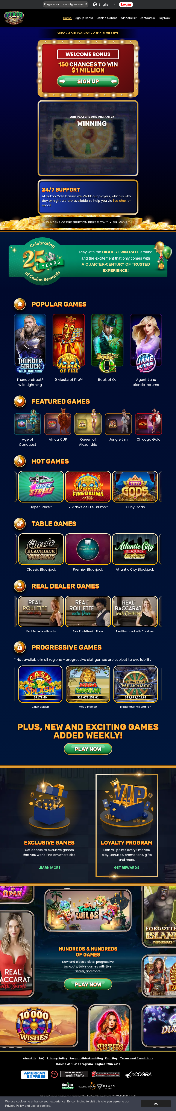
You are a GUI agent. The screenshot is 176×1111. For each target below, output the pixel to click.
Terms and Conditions (136, 1058)
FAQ (41, 1058)
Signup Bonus (84, 18)
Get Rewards (49, 867)
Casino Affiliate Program (74, 1064)
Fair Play (111, 1058)
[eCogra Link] (139, 1074)
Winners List (128, 18)
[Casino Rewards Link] (67, 1085)
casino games (81, 196)
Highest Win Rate (107, 1064)
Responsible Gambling (86, 1058)
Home (67, 18)
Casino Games (107, 18)
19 (53, 1074)
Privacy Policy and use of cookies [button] (27, 1105)
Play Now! (164, 18)
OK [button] (156, 1103)
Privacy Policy (57, 1058)
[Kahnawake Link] (106, 1074)
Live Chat (127, 867)
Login (126, 4)
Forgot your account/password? (65, 4)
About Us (29, 1058)
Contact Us (147, 18)
